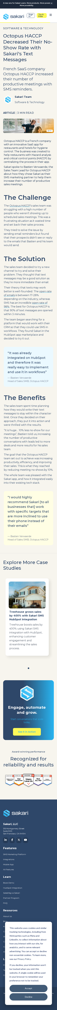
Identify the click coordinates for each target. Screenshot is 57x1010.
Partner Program (11, 898)
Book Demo (8, 883)
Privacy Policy (24, 959)
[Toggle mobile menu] (51, 15)
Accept (28, 988)
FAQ (5, 903)
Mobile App (8, 864)
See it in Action (27, 731)
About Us (7, 916)
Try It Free (41, 15)
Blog (5, 921)
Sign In (30, 15)
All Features (8, 869)
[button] (28, 668)
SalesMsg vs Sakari (11, 893)
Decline (28, 996)
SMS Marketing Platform (14, 854)
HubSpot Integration (12, 888)
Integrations (8, 859)
